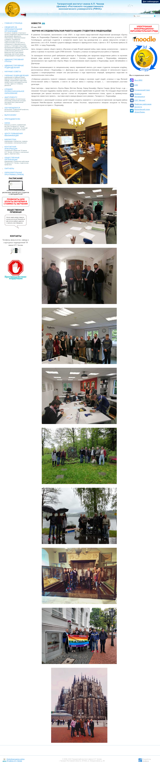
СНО (136, 85)
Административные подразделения (14, 66)
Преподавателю (12, 119)
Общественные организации (12, 159)
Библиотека (10, 139)
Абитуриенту (10, 97)
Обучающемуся (12, 108)
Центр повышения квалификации (13, 134)
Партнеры (9, 169)
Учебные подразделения (16, 75)
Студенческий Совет (142, 90)
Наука (7, 123)
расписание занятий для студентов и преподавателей (15, 186)
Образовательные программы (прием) (14, 174)
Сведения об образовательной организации (13, 29)
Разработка (146, 760)
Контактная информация (10, 148)
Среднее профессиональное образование (14, 91)
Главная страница (13, 23)
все (43, 23)
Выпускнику (10, 115)
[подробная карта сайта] (4, 760)
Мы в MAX (138, 80)
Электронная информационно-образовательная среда (144, 29)
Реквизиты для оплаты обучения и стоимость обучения (16, 201)
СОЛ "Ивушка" (139, 100)
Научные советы (12, 71)
